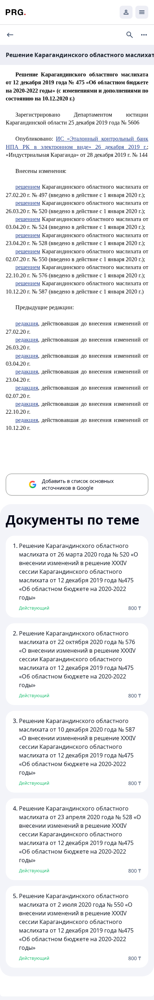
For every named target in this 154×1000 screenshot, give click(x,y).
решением (27, 187)
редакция (26, 323)
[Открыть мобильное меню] (141, 12)
